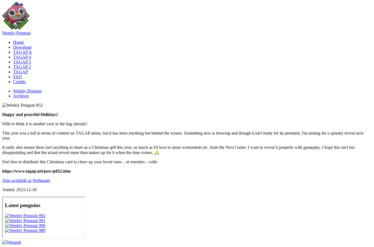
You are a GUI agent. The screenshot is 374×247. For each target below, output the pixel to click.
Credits (19, 81)
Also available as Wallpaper (26, 180)
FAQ (17, 76)
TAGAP (20, 71)
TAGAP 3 (22, 62)
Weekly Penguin (16, 33)
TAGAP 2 (22, 67)
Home (18, 42)
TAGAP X (22, 52)
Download (22, 47)
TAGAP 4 (22, 57)
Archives (21, 96)
